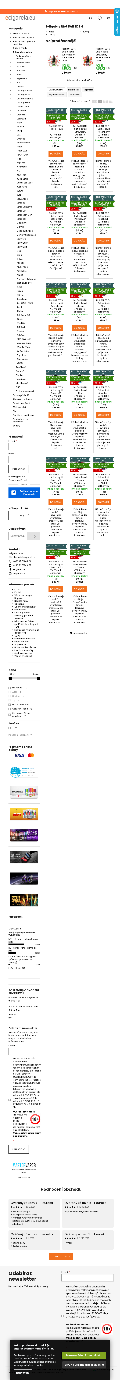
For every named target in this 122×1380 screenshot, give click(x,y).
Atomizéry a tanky (22, 399)
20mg (20, 295)
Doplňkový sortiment (24, 415)
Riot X (19, 306)
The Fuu (21, 322)
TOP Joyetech (24, 338)
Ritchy (20, 311)
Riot (13, 727)
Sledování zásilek (23, 653)
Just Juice (22, 186)
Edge (19, 122)
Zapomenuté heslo (18, 480)
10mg (20, 290)
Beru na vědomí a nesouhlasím (84, 1365)
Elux (19, 134)
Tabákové (21, 367)
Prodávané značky (23, 650)
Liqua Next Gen (24, 214)
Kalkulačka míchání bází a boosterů (26, 631)
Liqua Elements (24, 206)
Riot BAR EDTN (24, 282)
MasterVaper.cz (24, 1177)
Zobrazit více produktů (78, 80)
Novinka (18, 696)
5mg (19, 286)
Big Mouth (22, 78)
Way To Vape (23, 347)
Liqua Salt (21, 218)
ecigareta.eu (19, 569)
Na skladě (19, 687)
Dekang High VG (25, 98)
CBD (18, 387)
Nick (19, 250)
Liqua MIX (21, 210)
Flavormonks (23, 142)
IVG (18, 170)
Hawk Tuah (22, 154)
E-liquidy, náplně (22, 52)
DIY (14, 411)
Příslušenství (19, 407)
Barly (19, 74)
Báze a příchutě (21, 395)
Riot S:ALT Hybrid (25, 302)
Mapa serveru (21, 641)
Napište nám (21, 600)
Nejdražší (88, 89)
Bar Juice (21, 70)
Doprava (18, 598)
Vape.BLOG (20, 644)
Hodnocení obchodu (25, 647)
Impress (21, 162)
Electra (20, 126)
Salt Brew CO (23, 315)
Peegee (21, 262)
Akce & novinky (21, 33)
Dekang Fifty (23, 94)
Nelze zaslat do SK (23, 704)
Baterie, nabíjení (21, 403)
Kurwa (20, 190)
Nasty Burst (22, 242)
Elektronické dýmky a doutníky (24, 43)
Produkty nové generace (20, 420)
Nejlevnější (73, 89)
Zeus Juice (22, 359)
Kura (19, 194)
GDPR (17, 635)
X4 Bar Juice (23, 351)
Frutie (19, 146)
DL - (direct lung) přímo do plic (22, 949)
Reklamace (20, 609)
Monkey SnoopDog (26, 234)
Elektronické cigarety (24, 37)
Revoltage (22, 299)
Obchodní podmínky (25, 606)
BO (18, 82)
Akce (16, 691)
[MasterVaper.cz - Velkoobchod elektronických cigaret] (24, 1165)
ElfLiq (19, 130)
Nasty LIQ (21, 238)
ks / (24, 515)
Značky (16, 425)
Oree (19, 254)
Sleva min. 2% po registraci (21, 715)
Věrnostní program (24, 595)
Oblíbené (19, 603)
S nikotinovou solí (25, 391)
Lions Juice (22, 198)
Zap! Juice (22, 355)
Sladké (19, 375)
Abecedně (75, 94)
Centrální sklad (22, 708)
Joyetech (21, 174)
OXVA (19, 258)
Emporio (21, 138)
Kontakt (18, 592)
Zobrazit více (61, 1256)
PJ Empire (22, 270)
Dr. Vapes (21, 110)
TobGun (21, 335)
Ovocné (20, 371)
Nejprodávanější (57, 94)
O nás (17, 589)
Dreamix (21, 114)
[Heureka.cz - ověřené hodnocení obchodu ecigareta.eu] (24, 772)
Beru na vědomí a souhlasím (84, 1355)
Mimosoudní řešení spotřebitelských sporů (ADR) (26, 624)
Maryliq (20, 226)
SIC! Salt (21, 327)
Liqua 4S (21, 202)
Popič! (20, 274)
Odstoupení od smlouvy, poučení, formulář (23, 615)
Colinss (20, 86)
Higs (19, 158)
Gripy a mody (20, 48)
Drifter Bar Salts (25, 182)
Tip (15, 700)
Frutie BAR (22, 150)
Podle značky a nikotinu (23, 57)
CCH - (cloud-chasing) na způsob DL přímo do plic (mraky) (22, 959)
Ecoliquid (21, 118)
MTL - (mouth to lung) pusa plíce (23, 940)
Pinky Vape (22, 266)
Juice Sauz (22, 178)
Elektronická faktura (24, 638)
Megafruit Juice (25, 230)
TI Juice (21, 331)
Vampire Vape (24, 343)
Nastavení (23, 1372)
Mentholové (22, 383)
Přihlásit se (18, 469)
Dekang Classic (24, 90)
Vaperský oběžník (23, 655)
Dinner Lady (23, 106)
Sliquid (20, 319)
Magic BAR (22, 222)
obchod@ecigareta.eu (24, 557)
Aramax (21, 66)
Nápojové (21, 379)
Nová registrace (16, 476)
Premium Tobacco (26, 279)
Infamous (22, 166)
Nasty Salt (22, 246)
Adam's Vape (23, 62)
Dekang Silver (23, 102)
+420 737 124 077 (22, 561)
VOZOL (20, 363)
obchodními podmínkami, (20, 1063)
